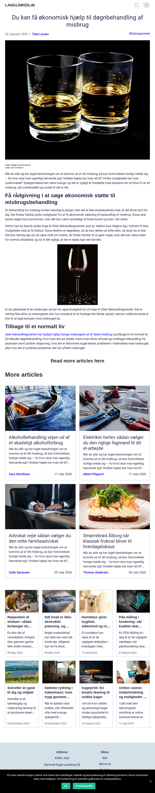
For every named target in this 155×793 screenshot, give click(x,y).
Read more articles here (77, 360)
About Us (105, 764)
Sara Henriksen (19, 474)
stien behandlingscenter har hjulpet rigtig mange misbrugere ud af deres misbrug (58, 334)
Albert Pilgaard (93, 474)
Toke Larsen (40, 34)
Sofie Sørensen (19, 572)
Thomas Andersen (95, 572)
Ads (104, 758)
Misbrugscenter (139, 33)
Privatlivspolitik (84, 785)
